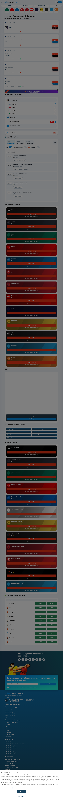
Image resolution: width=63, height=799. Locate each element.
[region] (31, 784)
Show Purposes (21, 796)
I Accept (21, 791)
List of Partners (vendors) (7, 787)
